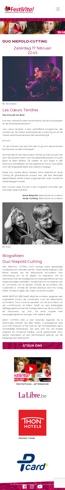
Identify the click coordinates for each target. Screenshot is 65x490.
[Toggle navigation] (58, 9)
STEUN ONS (32, 345)
